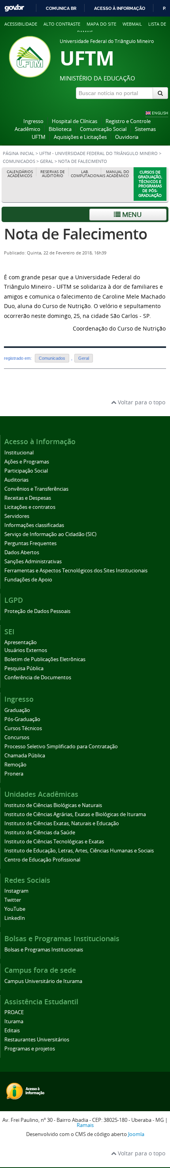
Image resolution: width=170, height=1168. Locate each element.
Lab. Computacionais (86, 173)
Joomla (136, 1134)
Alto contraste (61, 24)
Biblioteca (60, 129)
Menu (131, 214)
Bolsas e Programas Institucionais (43, 949)
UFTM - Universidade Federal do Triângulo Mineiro (98, 153)
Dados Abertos (21, 552)
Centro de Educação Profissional (42, 859)
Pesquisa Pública (23, 668)
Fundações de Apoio (28, 579)
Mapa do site (101, 24)
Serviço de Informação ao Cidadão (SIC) (50, 534)
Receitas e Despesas (27, 498)
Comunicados (19, 161)
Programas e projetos (29, 1048)
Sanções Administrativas (33, 561)
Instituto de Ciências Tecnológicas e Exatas (54, 841)
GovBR (14, 8)
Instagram (16, 891)
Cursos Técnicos (23, 728)
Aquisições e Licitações (80, 137)
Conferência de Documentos (37, 677)
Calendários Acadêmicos (20, 173)
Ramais (85, 1125)
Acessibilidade (20, 24)
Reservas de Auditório (52, 173)
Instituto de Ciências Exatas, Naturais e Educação (61, 823)
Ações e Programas (26, 461)
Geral (46, 161)
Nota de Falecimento (75, 234)
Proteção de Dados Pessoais (37, 611)
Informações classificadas (34, 525)
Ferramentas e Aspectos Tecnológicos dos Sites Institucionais (75, 570)
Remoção (15, 764)
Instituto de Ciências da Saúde (39, 832)
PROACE (14, 1012)
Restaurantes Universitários (36, 1039)
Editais (12, 1030)
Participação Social (26, 470)
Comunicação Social (103, 129)
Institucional (19, 452)
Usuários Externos (25, 650)
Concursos (16, 737)
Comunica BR (61, 8)
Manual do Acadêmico (117, 173)
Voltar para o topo (140, 402)
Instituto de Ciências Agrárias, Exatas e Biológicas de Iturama (75, 814)
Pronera (13, 773)
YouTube (14, 909)
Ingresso (33, 121)
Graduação (17, 710)
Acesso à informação (119, 8)
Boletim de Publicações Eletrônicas (44, 659)
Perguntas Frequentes (30, 543)
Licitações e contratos (29, 507)
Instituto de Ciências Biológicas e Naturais (53, 805)
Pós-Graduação (22, 719)
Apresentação (20, 642)
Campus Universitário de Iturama (43, 981)
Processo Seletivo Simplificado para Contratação (61, 746)
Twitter (12, 900)
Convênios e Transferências (36, 489)
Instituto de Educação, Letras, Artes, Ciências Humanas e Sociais (79, 850)
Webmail (132, 24)
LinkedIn (14, 918)
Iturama (13, 1021)
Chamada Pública (24, 755)
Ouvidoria (126, 137)
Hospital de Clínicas (74, 121)
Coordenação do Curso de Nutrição (119, 328)
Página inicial (18, 153)
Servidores (16, 516)
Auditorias (16, 480)
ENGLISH (160, 113)
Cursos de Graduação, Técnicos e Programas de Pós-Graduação (150, 184)
